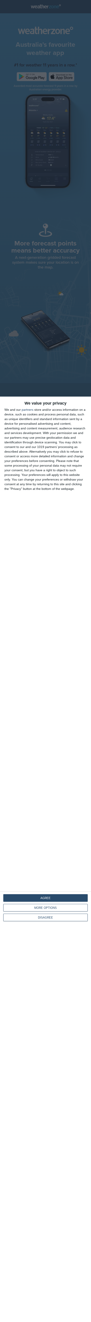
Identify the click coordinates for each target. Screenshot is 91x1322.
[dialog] (45, 859)
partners (27, 409)
